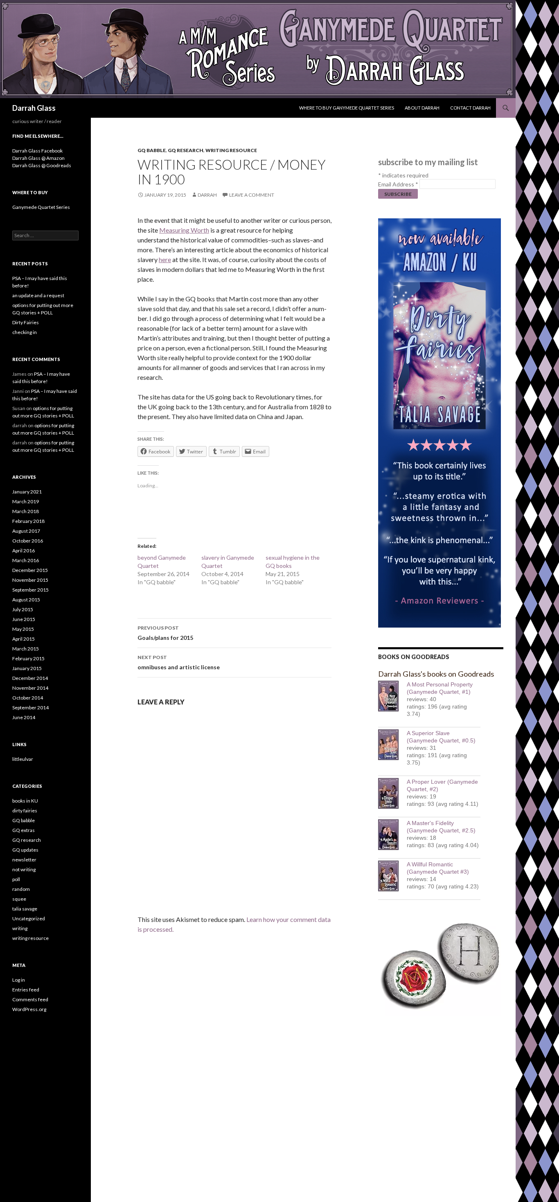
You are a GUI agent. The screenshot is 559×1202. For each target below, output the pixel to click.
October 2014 (27, 698)
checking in (24, 332)
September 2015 (30, 590)
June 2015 (23, 619)
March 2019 (25, 501)
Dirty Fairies (25, 322)
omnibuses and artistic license (178, 662)
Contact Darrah (470, 107)
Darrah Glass (34, 107)
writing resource (231, 150)
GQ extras (23, 830)
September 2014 (30, 707)
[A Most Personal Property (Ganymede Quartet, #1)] (392, 696)
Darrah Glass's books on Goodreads (436, 673)
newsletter (24, 860)
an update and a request (38, 295)
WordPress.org (29, 1009)
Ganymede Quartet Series (41, 207)
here (165, 259)
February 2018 (28, 521)
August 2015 (26, 600)
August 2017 (26, 531)
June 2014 (23, 717)
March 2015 (25, 649)
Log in (18, 980)
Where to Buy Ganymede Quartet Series (346, 107)
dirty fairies (24, 810)
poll (16, 879)
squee (19, 899)
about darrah (422, 107)
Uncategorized (28, 918)
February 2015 (28, 658)
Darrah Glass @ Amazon (38, 158)
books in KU (25, 801)
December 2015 (30, 570)
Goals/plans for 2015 (165, 633)
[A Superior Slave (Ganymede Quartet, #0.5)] (392, 744)
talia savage (24, 909)
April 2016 (23, 550)
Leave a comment (251, 195)
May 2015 (23, 629)
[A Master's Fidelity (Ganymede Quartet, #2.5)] (392, 834)
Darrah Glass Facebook (37, 151)
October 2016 (27, 541)
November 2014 (30, 688)
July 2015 (22, 609)
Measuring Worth (184, 230)
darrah (207, 195)
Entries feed (25, 990)
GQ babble (151, 150)
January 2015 (27, 668)
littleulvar (22, 759)
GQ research (185, 150)
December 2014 (30, 678)
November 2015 (30, 580)
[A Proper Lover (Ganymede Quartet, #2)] (392, 793)
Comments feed (30, 999)
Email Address (398, 184)
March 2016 (25, 560)
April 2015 (23, 639)
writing (19, 928)
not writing (24, 869)
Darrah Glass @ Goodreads (41, 165)
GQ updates (25, 850)
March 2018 (25, 511)
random (21, 889)
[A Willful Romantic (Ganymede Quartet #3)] (392, 876)
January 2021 (27, 492)
